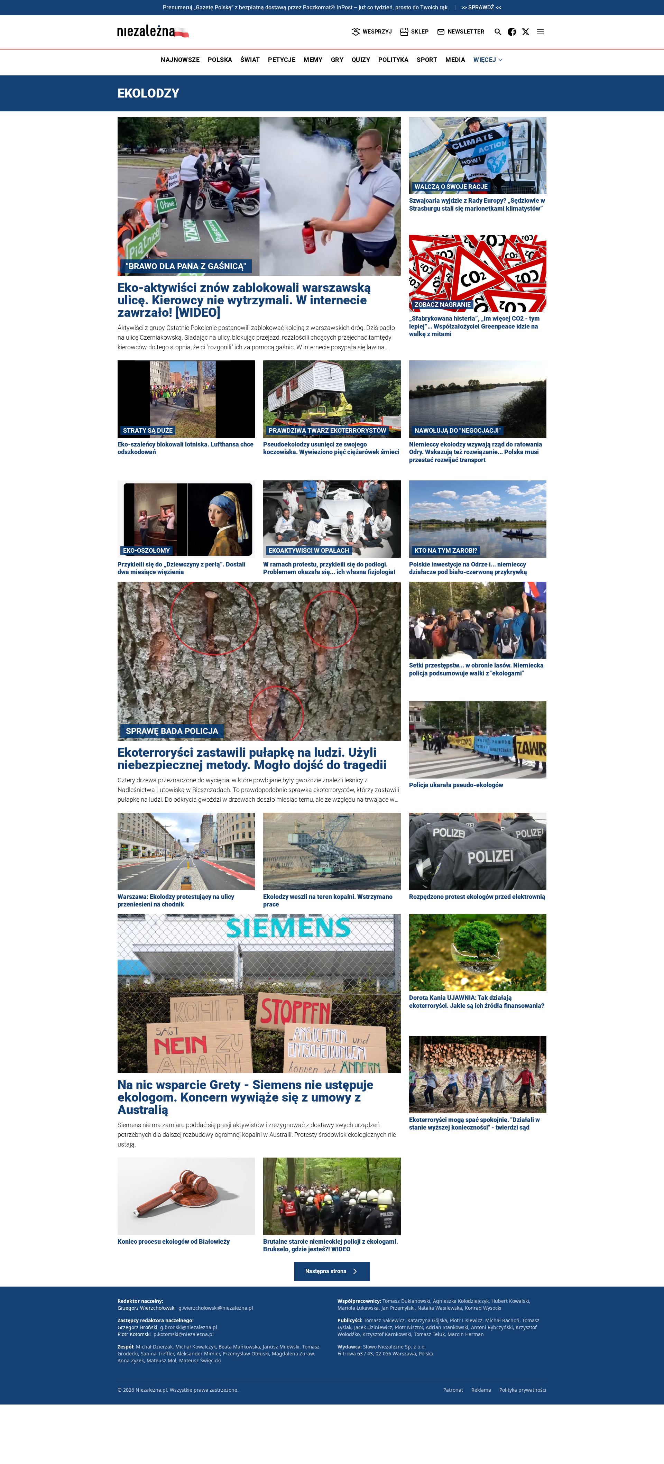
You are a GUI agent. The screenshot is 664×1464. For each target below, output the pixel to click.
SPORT (427, 59)
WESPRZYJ (377, 31)
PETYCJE (281, 59)
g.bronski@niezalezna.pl (188, 1327)
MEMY (313, 59)
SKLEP (419, 31)
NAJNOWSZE (180, 59)
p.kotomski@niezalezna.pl (184, 1334)
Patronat (453, 1390)
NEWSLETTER (466, 31)
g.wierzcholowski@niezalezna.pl (215, 1308)
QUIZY (361, 59)
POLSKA (220, 59)
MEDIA (455, 59)
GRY (337, 59)
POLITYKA (393, 59)
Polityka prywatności (522, 1390)
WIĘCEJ (484, 59)
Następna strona (326, 1271)
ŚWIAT (250, 59)
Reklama (481, 1390)
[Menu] (540, 32)
